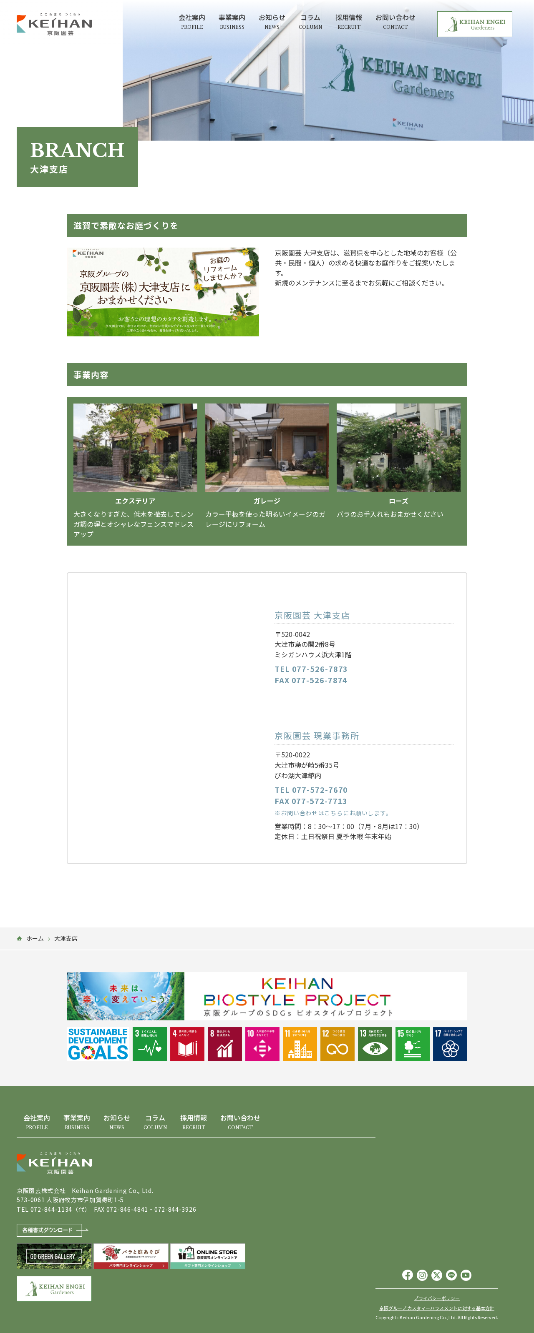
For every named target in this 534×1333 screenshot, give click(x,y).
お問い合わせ (395, 21)
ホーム (35, 938)
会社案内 (192, 21)
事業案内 (232, 21)
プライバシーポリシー (437, 1298)
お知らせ (272, 21)
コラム (310, 21)
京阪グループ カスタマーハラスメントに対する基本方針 (436, 1308)
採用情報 (348, 21)
